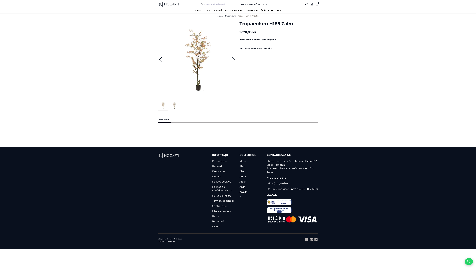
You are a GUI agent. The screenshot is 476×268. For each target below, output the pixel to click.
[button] (160, 59)
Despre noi (218, 171)
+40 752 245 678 (276, 177)
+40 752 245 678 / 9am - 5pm (254, 4)
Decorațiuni (252, 10)
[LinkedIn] (316, 240)
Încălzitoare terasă (271, 10)
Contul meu (219, 205)
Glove (172, 241)
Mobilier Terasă (214, 10)
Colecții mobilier (234, 10)
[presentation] (164, 120)
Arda (242, 186)
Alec (242, 171)
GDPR (216, 226)
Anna (242, 176)
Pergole (198, 10)
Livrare (216, 176)
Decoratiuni (230, 16)
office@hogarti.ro (277, 183)
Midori (243, 161)
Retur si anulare (221, 195)
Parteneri (218, 221)
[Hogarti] (168, 4)
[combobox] (218, 4)
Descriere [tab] (164, 119)
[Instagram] (311, 240)
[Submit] (201, 4)
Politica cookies (221, 181)
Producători (219, 161)
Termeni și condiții (223, 200)
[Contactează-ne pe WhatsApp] (469, 261)
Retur (215, 216)
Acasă (220, 16)
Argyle (243, 191)
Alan (242, 166)
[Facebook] (307, 240)
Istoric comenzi (221, 211)
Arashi (243, 181)
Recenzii (217, 166)
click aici (267, 48)
